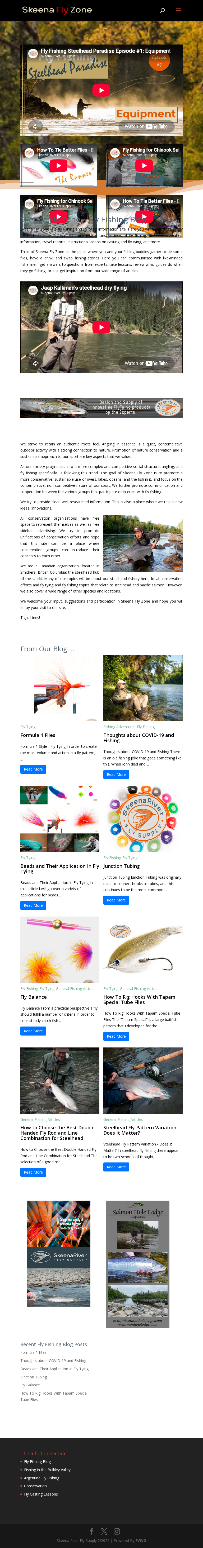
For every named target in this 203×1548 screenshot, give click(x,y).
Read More (33, 769)
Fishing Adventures (119, 726)
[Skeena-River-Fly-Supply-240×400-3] (58, 1305)
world (37, 578)
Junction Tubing (121, 866)
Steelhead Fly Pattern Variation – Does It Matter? (141, 1130)
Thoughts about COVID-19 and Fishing (138, 738)
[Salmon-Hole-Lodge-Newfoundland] (137, 1326)
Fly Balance (33, 997)
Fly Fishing (146, 726)
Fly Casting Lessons (41, 1494)
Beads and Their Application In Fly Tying (59, 868)
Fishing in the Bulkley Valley (47, 1469)
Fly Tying (27, 726)
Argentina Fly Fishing (41, 1477)
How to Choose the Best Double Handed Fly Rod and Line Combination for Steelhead (57, 1132)
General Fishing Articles (75, 988)
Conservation (35, 1485)
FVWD (141, 1540)
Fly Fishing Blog (37, 1461)
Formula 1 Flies (37, 735)
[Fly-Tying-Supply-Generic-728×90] (101, 416)
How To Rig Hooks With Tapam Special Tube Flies (139, 999)
